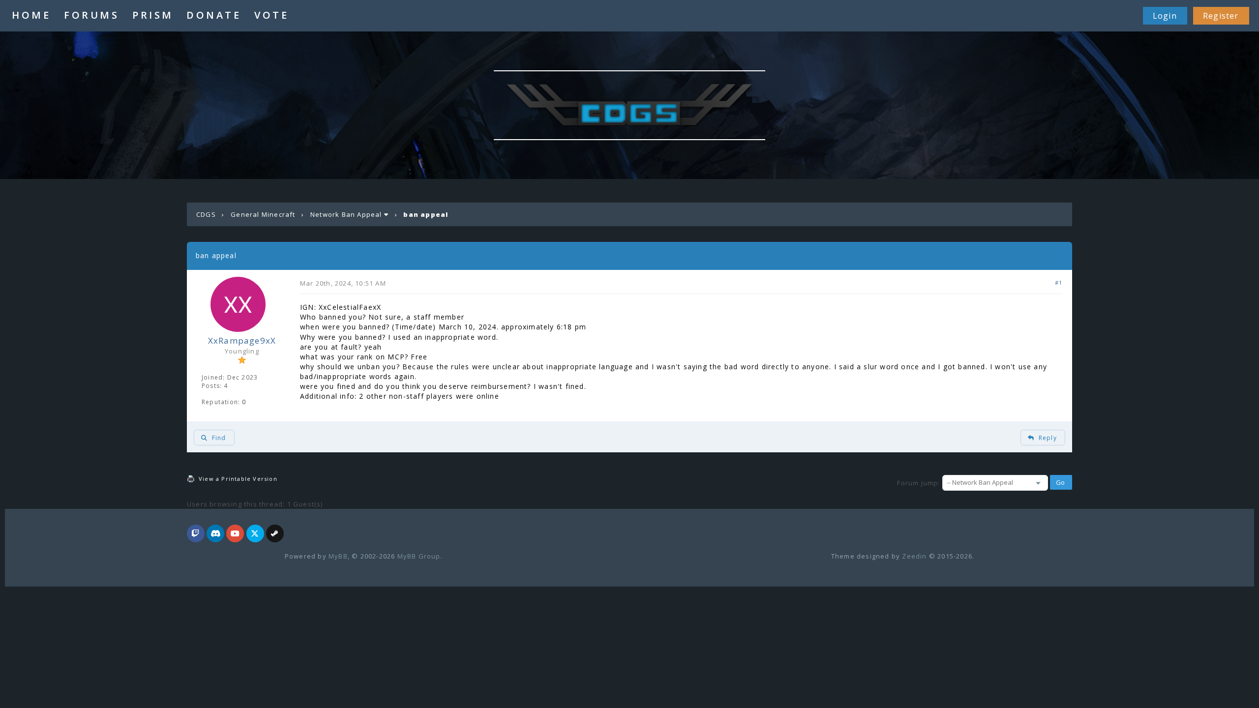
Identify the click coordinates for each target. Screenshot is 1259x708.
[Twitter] (255, 534)
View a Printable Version (238, 478)
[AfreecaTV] (196, 534)
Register (1221, 15)
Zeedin (914, 556)
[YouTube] (235, 534)
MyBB (338, 556)
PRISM (153, 15)
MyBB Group (419, 556)
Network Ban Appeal (346, 214)
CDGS (206, 214)
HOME (31, 15)
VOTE (271, 15)
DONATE (213, 15)
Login (1165, 15)
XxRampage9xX (242, 340)
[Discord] (215, 534)
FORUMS (91, 15)
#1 (1058, 282)
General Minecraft (263, 214)
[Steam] (275, 534)
